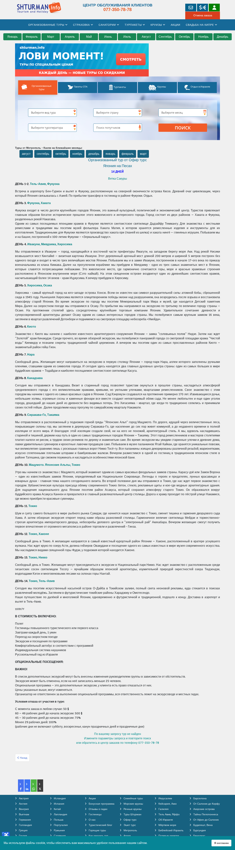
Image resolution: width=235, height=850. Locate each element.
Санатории (107, 24)
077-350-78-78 (117, 9)
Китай (57, 809)
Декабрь (222, 36)
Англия (22, 803)
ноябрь (77, 154)
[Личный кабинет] (214, 7)
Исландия (59, 798)
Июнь (108, 36)
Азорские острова (204, 809)
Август (146, 36)
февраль (128, 154)
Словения (59, 835)
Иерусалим (165, 798)
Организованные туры (46, 24)
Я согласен (221, 842)
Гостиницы (95, 814)
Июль (127, 36)
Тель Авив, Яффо (169, 814)
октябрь (60, 154)
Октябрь (184, 36)
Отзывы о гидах (97, 809)
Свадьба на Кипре (200, 24)
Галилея (163, 809)
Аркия (127, 835)
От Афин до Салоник (206, 819)
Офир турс (130, 819)
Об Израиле (165, 819)
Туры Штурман (132, 814)
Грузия (22, 835)
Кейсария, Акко (167, 803)
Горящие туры (97, 830)
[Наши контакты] (190, 7)
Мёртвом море (167, 825)
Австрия (23, 798)
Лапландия (60, 814)
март (143, 154)
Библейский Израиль (170, 830)
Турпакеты (133, 24)
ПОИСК (183, 128)
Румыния (59, 830)
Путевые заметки (168, 835)
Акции (175, 24)
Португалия (60, 825)
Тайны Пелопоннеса (205, 814)
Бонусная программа (101, 803)
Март (50, 36)
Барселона (200, 798)
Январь (12, 36)
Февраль (32, 36)
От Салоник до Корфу (206, 803)
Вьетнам (23, 814)
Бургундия (199, 830)
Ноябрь (203, 36)
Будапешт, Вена (203, 825)
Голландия (25, 825)
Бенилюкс (199, 835)
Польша (58, 819)
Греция (23, 830)
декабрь (93, 154)
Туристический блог (100, 825)
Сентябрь (165, 36)
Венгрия (23, 809)
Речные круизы (132, 809)
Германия (24, 819)
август (26, 154)
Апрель (70, 36)
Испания (58, 803)
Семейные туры (133, 798)
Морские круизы (133, 803)
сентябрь (43, 154)
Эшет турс (129, 825)
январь (110, 154)
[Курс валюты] (202, 7)
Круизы (156, 24)
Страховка (81, 24)
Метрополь (130, 830)
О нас (92, 819)
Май (89, 36)
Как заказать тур (98, 835)
